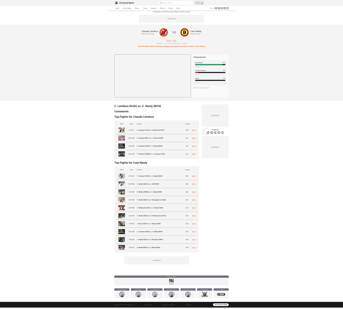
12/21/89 (131, 192)
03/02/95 (131, 146)
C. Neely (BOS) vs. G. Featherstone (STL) (151, 216)
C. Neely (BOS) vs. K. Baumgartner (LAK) (151, 200)
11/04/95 (132, 239)
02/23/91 (132, 216)
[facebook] (219, 8)
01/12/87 (131, 176)
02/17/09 (131, 154)
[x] (216, 8)
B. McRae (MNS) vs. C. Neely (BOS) (149, 192)
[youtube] (227, 8)
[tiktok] (224, 8)
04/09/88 (131, 184)
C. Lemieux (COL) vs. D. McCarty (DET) (151, 130)
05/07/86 (131, 138)
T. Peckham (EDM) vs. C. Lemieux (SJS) (151, 154)
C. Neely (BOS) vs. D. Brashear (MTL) (150, 239)
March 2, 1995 (171, 40)
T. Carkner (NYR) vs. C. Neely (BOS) (149, 176)
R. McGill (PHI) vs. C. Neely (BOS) (148, 247)
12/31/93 (131, 247)
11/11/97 (131, 130)
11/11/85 (131, 224)
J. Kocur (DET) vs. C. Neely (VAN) (149, 224)
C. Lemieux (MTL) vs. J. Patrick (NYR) (150, 138)
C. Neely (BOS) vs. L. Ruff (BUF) (148, 184)
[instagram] (221, 8)
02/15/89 (132, 200)
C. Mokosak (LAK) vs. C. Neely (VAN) (150, 208)
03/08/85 (131, 208)
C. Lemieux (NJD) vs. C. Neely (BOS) (149, 146)
